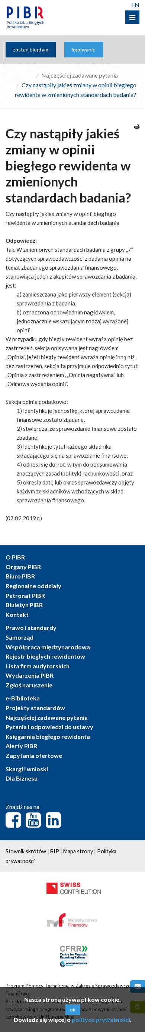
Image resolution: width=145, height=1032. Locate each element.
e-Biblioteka (23, 698)
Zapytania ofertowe (34, 755)
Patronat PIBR (25, 595)
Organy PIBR (23, 566)
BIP (54, 851)
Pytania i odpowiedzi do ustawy (49, 726)
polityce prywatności (101, 1019)
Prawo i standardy (31, 627)
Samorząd (19, 637)
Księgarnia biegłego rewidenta (48, 736)
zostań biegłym (30, 49)
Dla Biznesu (22, 778)
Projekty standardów (35, 707)
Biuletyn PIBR (24, 604)
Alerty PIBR (21, 745)
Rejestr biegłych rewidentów (45, 656)
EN (135, 4)
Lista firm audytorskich (38, 665)
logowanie (84, 49)
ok (72, 1009)
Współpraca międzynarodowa (48, 646)
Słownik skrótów (26, 851)
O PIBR (15, 557)
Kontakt (17, 614)
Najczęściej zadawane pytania (79, 75)
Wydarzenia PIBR (30, 675)
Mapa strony (78, 851)
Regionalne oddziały (33, 585)
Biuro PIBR (20, 576)
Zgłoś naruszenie (29, 684)
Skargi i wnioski (27, 768)
